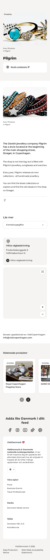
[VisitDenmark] (16, 442)
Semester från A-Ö (15, 524)
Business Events (14, 488)
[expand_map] (42, 271)
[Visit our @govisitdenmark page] (32, 430)
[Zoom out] (42, 314)
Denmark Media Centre (18, 508)
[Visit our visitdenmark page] (25, 430)
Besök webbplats (19, 67)
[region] (25, 293)
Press (9, 485)
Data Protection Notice (10, 551)
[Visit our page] (17, 430)
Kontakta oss (13, 527)
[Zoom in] (42, 307)
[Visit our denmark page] (10, 430)
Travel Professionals (16, 492)
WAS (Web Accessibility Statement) (32, 551)
